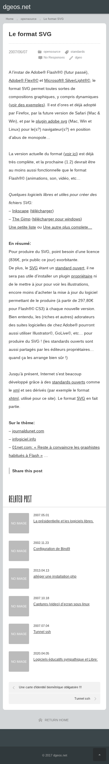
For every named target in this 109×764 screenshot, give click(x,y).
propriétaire (81, 276)
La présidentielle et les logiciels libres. (63, 521)
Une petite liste (22, 227)
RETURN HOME (57, 720)
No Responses (54, 57)
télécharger (41, 210)
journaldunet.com (28, 431)
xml (16, 390)
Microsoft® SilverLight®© (67, 80)
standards (78, 51)
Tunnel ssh (42, 632)
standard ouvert (69, 268)
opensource (52, 51)
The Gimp (21, 219)
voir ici (70, 153)
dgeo (78, 57)
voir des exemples (27, 104)
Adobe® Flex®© (23, 80)
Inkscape (20, 210)
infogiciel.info (24, 439)
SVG (33, 268)
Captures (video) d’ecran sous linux (61, 604)
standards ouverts (68, 382)
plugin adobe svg (51, 121)
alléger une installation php (54, 576)
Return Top (99, 754)
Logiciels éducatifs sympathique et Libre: (65, 659)
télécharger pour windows (57, 219)
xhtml (14, 398)
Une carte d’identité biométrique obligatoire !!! (50, 687)
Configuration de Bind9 (51, 549)
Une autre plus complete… (67, 227)
